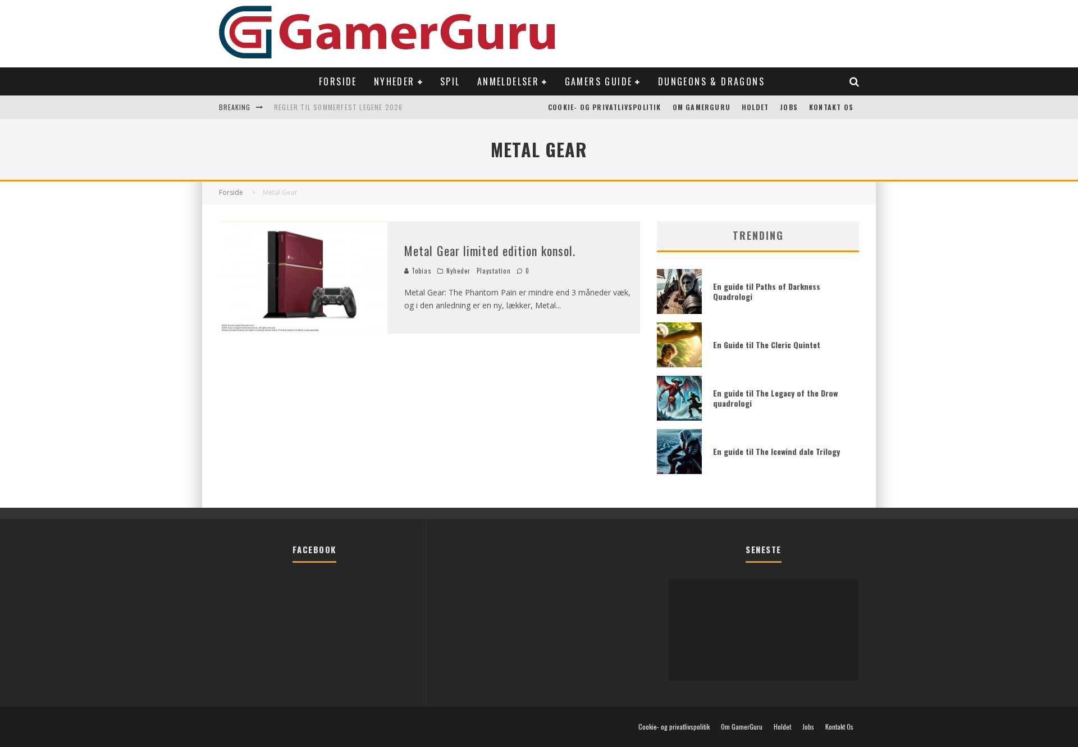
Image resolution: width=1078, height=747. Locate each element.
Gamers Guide (599, 81)
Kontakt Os (831, 107)
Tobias (420, 270)
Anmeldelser (508, 81)
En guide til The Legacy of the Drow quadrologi (775, 398)
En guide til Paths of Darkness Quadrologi (766, 291)
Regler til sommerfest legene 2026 (338, 107)
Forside (338, 81)
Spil (450, 81)
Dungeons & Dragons (711, 81)
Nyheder (394, 81)
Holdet (755, 107)
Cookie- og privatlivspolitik (604, 107)
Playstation (494, 271)
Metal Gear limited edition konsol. (489, 250)
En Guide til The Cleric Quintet (766, 344)
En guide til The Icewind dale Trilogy (776, 451)
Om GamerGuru (701, 107)
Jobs (789, 107)
